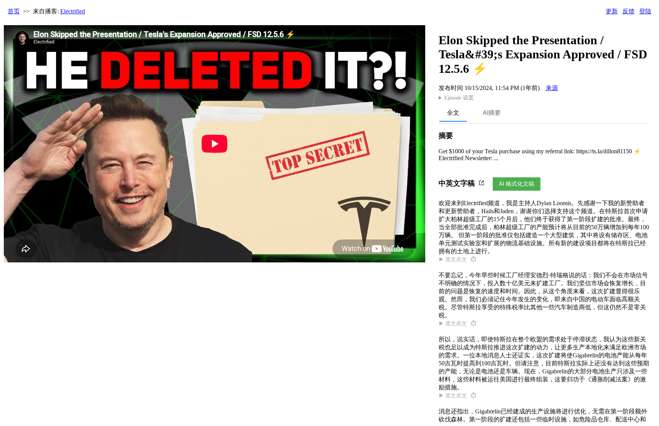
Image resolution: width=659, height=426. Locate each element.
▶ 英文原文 (457, 259)
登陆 (645, 11)
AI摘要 (492, 112)
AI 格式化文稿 (516, 183)
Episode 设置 (459, 98)
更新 (612, 11)
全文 (453, 112)
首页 (14, 11)
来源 (552, 88)
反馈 (628, 11)
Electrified (72, 11)
